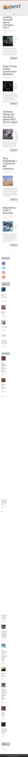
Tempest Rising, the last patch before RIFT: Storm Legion (10, 116)
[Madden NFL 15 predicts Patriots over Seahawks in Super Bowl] (3, 627)
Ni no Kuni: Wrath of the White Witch (4, 342)
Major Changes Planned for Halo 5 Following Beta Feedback (4, 367)
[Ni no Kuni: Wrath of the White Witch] (3, 336)
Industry (9, 31)
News (12, 31)
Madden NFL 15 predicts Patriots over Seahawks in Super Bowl (4, 634)
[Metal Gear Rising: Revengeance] (3, 289)
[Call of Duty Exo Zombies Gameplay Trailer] (3, 724)
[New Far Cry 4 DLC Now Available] (3, 562)
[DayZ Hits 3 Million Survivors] (3, 669)
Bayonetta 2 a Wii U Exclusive (9, 210)
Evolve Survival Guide (3, 714)
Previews (5, 33)
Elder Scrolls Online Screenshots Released (10, 70)
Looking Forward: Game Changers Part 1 (8, 22)
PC (5, 78)
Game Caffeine (4, 750)
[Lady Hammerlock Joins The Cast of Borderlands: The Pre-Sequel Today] (3, 646)
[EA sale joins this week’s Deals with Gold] (3, 447)
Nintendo (7, 217)
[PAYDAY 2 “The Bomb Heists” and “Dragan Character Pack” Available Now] (3, 685)
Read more (14, 58)
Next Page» (15, 252)
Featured (5, 31)
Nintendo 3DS (12, 217)
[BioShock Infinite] (3, 307)
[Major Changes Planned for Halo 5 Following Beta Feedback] (3, 358)
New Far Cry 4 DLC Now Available (4, 617)
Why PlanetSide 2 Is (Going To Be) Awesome (10, 163)
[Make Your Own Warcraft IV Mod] (3, 380)
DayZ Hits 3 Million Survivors (4, 675)
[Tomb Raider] (3, 322)
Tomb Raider (4, 326)
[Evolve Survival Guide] (3, 708)
